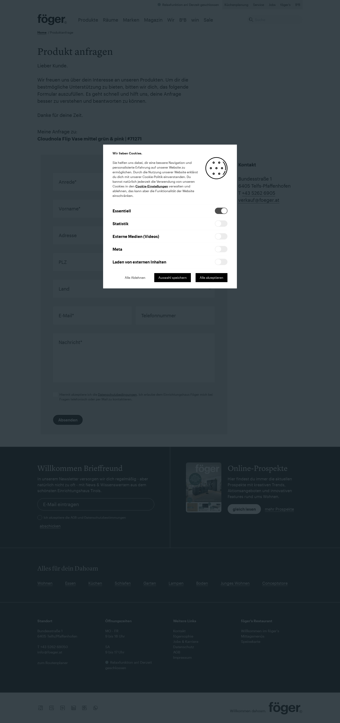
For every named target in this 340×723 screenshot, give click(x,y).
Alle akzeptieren (211, 277)
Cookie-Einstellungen (151, 186)
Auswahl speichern (172, 277)
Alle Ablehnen (135, 277)
